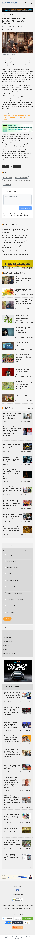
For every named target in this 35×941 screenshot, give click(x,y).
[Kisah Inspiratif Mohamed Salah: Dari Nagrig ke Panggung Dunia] (8, 372)
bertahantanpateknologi (10, 180)
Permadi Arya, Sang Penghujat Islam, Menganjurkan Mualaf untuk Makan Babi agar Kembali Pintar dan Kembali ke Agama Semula (12, 782)
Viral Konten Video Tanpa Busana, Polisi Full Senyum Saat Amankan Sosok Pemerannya (24, 302)
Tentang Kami (6, 905)
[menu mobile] (31, 3)
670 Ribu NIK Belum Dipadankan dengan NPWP (22, 344)
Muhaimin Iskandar (12, 567)
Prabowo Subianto (12, 606)
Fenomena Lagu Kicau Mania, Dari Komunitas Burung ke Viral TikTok (11, 459)
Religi (17, 361)
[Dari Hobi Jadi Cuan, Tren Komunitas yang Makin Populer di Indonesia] (27, 446)
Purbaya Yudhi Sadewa (14, 580)
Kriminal (17, 307)
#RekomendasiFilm (9, 653)
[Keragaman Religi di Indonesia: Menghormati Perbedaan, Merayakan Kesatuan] (8, 358)
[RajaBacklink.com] (7, 919)
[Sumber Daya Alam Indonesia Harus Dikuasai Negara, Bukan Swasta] (26, 830)
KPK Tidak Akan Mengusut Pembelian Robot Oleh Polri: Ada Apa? (11, 856)
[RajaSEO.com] (27, 923)
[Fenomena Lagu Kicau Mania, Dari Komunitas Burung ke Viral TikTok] (27, 459)
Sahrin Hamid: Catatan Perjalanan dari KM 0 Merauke (12, 766)
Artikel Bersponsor (18, 905)
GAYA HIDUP (9, 15)
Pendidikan (18, 320)
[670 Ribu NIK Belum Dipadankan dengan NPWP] (8, 346)
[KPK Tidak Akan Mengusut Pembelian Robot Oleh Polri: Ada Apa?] (26, 856)
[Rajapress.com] (17, 923)
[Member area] (26, 3)
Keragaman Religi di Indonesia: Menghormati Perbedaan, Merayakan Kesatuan (23, 356)
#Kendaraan (7, 637)
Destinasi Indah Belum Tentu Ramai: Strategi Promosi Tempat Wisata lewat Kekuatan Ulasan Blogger (12, 695)
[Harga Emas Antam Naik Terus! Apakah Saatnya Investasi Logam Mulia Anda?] (27, 529)
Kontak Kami (27, 908)
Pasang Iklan (29, 905)
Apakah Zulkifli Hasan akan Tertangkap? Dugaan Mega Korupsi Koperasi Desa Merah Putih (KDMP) (11, 711)
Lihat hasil (28, 619)
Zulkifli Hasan (11, 574)
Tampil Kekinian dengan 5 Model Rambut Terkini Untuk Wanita (16, 255)
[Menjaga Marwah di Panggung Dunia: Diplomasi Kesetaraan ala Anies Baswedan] (26, 725)
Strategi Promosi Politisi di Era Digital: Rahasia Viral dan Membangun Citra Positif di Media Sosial (12, 816)
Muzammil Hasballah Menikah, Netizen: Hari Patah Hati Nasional (23, 278)
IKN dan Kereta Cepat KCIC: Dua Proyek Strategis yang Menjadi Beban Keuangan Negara (12, 843)
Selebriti (18, 282)
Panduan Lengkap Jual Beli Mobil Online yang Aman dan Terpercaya (12, 516)
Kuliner (17, 399)
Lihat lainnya (28, 867)
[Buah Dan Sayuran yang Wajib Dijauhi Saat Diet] (8, 292)
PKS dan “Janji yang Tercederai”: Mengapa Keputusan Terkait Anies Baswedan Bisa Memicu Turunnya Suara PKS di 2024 (12, 800)
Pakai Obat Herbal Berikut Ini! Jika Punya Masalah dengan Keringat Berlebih (16, 236)
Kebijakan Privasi (17, 908)
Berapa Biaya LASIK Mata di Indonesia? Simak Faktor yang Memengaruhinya (12, 416)
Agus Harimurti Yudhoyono (15, 599)
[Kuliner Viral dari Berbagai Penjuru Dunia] (8, 398)
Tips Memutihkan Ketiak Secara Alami (15, 251)
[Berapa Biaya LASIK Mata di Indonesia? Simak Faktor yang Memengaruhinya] (27, 416)
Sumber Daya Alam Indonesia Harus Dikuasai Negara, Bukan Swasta (13, 830)
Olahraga (18, 375)
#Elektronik (6, 633)
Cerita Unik (18, 388)
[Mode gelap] (28, 3)
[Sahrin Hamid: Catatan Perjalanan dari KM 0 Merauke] (26, 767)
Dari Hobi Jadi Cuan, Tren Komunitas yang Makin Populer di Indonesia (12, 446)
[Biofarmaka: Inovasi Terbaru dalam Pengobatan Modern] (8, 318)
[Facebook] (17, 890)
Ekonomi (17, 347)
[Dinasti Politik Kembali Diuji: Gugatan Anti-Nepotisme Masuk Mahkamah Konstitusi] (26, 738)
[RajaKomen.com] (27, 919)
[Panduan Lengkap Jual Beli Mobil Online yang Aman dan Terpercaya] (27, 516)
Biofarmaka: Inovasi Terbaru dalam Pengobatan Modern (22, 316)
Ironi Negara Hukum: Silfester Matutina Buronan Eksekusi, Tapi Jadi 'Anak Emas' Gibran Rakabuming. (12, 753)
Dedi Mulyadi (11, 587)
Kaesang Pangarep (13, 555)
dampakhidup (7, 184)
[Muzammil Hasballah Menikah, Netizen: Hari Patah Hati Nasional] (8, 280)
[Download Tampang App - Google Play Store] (17, 899)
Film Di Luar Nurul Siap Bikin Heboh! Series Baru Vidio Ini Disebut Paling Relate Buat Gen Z (11, 502)
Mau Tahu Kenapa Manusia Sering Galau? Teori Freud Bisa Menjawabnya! (16, 241)
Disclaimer (7, 908)
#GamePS (6, 645)
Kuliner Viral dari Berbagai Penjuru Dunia (23, 396)
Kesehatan (18, 293)
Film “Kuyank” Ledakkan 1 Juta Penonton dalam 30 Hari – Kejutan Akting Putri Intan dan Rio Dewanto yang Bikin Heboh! (12, 474)
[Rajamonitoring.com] (8, 923)
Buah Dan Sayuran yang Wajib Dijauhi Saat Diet (23, 290)
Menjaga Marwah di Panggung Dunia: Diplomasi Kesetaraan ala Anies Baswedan (11, 725)
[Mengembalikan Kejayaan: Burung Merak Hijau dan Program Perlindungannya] (8, 385)
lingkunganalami (25, 180)
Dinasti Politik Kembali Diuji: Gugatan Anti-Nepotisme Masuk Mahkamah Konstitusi (12, 738)
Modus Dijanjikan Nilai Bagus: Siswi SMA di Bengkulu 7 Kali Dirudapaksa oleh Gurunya (23, 330)
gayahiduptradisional (21, 177)
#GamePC (6, 649)
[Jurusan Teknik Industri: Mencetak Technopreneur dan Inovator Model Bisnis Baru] (27, 489)
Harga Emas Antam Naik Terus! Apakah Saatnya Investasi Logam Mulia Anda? (11, 529)
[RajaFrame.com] (17, 919)
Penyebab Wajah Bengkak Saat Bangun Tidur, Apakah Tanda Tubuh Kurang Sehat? (16, 117)
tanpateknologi (7, 177)
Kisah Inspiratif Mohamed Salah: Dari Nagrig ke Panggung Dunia (22, 370)
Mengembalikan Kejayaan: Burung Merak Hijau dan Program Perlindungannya (23, 383)
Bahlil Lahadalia (12, 561)
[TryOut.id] (17, 928)
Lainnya (30, 408)
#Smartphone (7, 641)
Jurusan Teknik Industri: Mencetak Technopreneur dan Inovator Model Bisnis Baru (12, 489)
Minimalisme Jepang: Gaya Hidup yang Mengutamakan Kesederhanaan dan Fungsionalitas (15, 230)
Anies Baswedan (12, 612)
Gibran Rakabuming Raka (14, 593)
